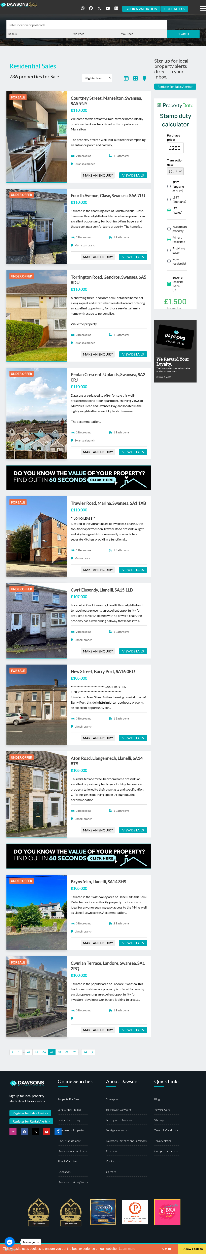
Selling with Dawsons (119, 1109)
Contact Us (113, 1161)
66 (44, 1052)
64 (28, 1052)
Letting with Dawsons (119, 1120)
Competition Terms (166, 1151)
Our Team (112, 1151)
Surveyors (112, 1099)
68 (59, 1052)
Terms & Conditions (166, 1130)
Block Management (69, 1140)
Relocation (64, 1171)
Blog (157, 1099)
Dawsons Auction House (73, 1151)
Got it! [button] (166, 1248)
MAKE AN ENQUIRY (98, 175)
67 (51, 1052)
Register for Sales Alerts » (175, 86)
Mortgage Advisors (117, 1130)
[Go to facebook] (10, 1242)
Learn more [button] (127, 1248)
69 (67, 1052)
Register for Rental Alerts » (31, 1121)
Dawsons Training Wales (73, 1182)
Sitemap (159, 1120)
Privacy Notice (163, 1140)
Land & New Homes (69, 1109)
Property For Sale (68, 1099)
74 (85, 1052)
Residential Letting (69, 1120)
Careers (111, 1171)
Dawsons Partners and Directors (126, 1140)
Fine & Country (67, 1161)
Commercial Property (71, 1130)
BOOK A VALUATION (141, 9)
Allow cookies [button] (193, 1248)
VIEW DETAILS (133, 175)
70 (74, 1052)
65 (36, 1052)
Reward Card (162, 1109)
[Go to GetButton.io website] (9, 1250)
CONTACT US (174, 9)
